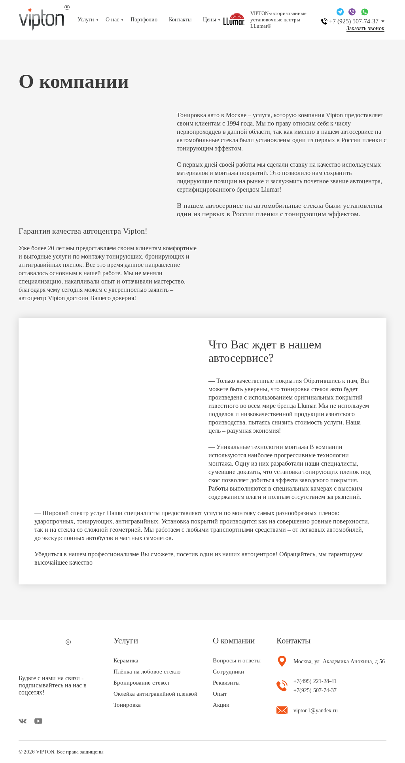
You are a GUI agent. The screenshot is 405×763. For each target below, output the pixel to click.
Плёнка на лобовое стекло (147, 671)
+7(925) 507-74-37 (315, 690)
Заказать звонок (365, 28)
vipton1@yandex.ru (315, 711)
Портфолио (144, 20)
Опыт (220, 694)
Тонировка (127, 705)
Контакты (180, 20)
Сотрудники (228, 671)
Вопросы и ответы (237, 660)
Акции (221, 705)
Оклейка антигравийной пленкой (155, 694)
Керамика (126, 660)
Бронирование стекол (141, 682)
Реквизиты (226, 682)
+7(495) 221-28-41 (315, 681)
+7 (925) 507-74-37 (354, 21)
